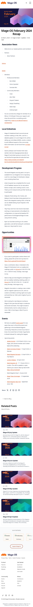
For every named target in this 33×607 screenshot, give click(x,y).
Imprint (23, 558)
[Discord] (12, 595)
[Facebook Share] (10, 390)
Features (3, 564)
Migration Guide (21, 569)
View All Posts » (5, 409)
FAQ (18, 583)
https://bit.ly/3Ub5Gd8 (13, 370)
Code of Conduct (16, 558)
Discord (18, 269)
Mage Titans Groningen (13, 376)
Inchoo (4, 63)
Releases (3, 569)
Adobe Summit (11, 341)
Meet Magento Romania (13, 354)
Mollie (3, 71)
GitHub (3, 583)
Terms (10, 558)
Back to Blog (7, 399)
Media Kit (19, 581)
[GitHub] (9, 595)
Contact (19, 585)
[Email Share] (19, 390)
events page (19, 323)
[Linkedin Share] (13, 390)
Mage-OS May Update (10, 489)
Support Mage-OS (16, 546)
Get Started (20, 562)
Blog (2, 581)
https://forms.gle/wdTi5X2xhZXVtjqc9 (14, 261)
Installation (20, 567)
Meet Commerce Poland (13, 349)
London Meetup (11, 360)
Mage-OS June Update (10, 461)
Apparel (3, 588)
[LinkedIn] (6, 595)
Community (4, 576)
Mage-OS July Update (10, 432)
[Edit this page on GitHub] (2, 595)
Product (3, 562)
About (19, 576)
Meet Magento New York (14, 382)
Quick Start (19, 564)
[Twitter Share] (8, 390)
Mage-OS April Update (10, 517)
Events (2, 579)
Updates (23, 38)
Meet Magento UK (12, 363)
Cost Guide (19, 571)
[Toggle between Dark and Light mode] (26, 3)
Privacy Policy (4, 558)
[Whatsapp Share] (16, 390)
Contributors (20, 579)
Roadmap (3, 567)
